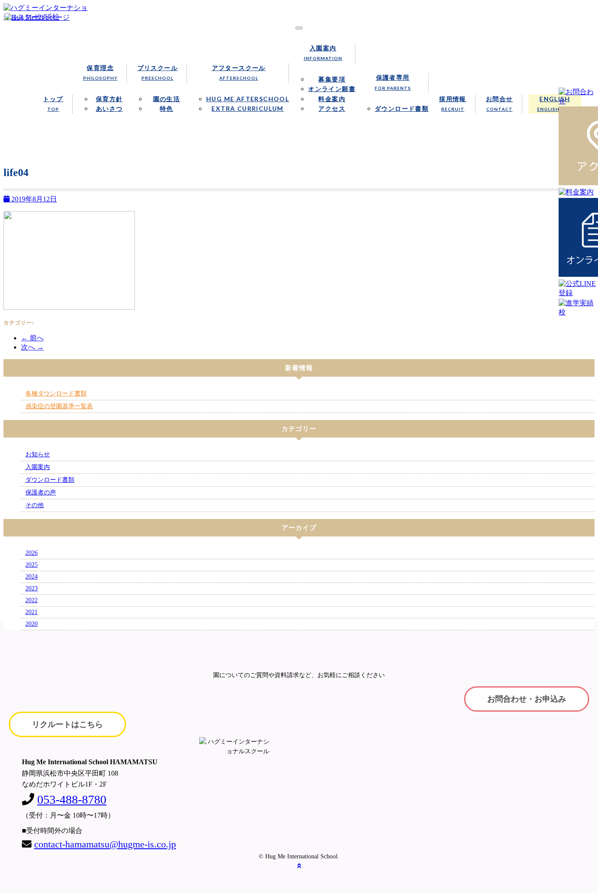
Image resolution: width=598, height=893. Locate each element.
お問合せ (499, 103)
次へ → (32, 347)
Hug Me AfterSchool (247, 98)
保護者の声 (40, 492)
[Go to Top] (299, 866)
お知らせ (37, 454)
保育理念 (100, 72)
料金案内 (331, 98)
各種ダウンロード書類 (56, 393)
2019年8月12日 (33, 199)
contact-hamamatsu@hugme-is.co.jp (105, 844)
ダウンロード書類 (402, 108)
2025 (31, 564)
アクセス (331, 108)
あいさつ (109, 108)
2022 (31, 600)
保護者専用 (393, 82)
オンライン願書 (331, 88)
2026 (31, 553)
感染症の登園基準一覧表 (59, 406)
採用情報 (452, 103)
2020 (31, 624)
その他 (34, 505)
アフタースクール (239, 72)
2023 (31, 588)
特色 (166, 108)
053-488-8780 (71, 799)
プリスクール (157, 72)
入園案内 (323, 52)
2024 (31, 576)
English (555, 103)
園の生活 (166, 98)
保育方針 (109, 98)
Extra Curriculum (247, 108)
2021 (31, 612)
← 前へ (32, 338)
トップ (53, 103)
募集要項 (331, 79)
